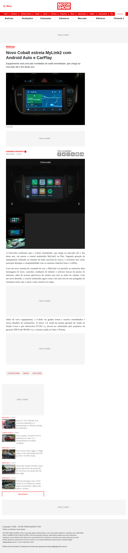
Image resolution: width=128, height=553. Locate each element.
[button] (12, 204)
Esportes (63, 14)
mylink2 (26, 373)
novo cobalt (37, 373)
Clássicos (64, 18)
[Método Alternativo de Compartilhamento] (82, 154)
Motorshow (82, 14)
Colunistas (45, 18)
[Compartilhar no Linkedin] (73, 154)
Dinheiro (14, 14)
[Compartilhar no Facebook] (59, 154)
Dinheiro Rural (26, 14)
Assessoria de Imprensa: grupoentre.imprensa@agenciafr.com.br (44, 546)
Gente (45, 14)
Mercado (82, 18)
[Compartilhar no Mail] (77, 154)
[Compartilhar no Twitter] (64, 154)
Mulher (92, 14)
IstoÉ (6, 14)
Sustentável (102, 14)
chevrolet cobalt (13, 373)
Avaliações (27, 18)
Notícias (9, 18)
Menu (72, 14)
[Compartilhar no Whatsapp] (68, 154)
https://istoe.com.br (10, 542)
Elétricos (100, 18)
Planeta (54, 14)
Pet (112, 14)
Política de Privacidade (10, 546)
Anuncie (120, 14)
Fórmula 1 (119, 18)
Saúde (37, 14)
